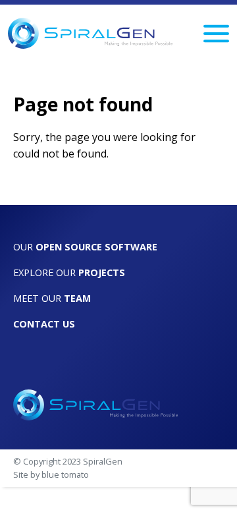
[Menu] (216, 33)
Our (85, 247)
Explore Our (69, 272)
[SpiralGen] (90, 33)
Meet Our (52, 298)
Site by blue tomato (51, 474)
